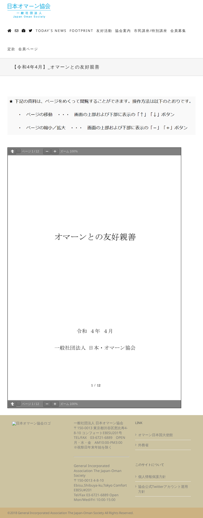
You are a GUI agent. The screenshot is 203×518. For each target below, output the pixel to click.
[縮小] (47, 151)
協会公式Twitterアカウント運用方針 (163, 489)
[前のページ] (12, 151)
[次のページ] (19, 151)
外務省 (143, 445)
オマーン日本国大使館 (155, 434)
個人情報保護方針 (152, 476)
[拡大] (55, 151)
